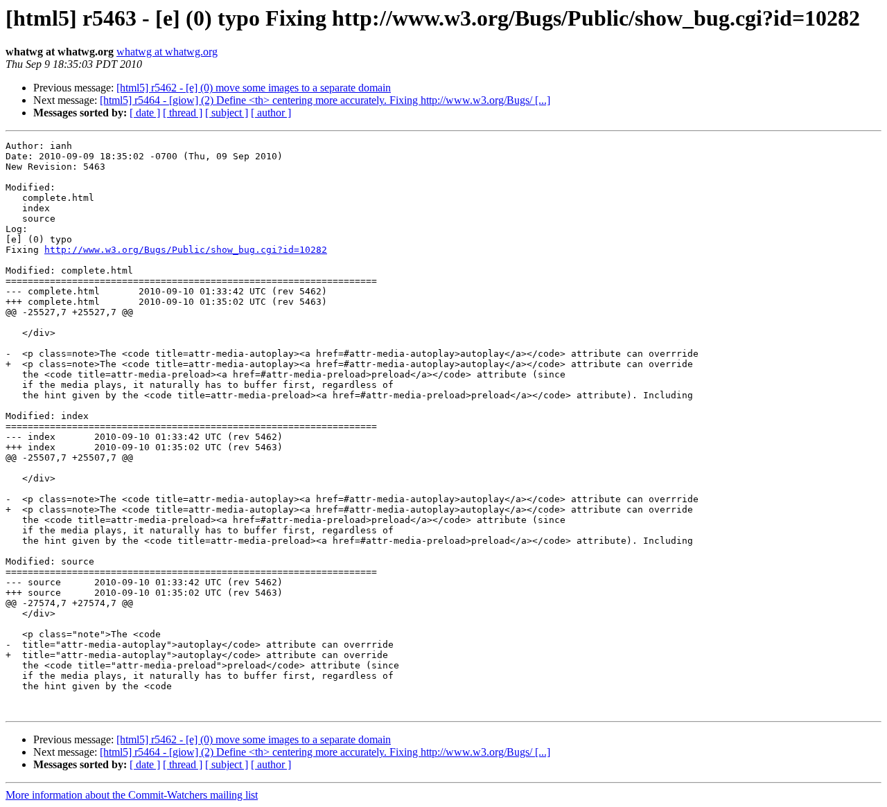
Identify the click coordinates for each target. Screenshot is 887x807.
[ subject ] (226, 112)
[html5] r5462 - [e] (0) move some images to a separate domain (253, 88)
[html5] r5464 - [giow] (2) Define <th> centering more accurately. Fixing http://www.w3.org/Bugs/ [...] (325, 100)
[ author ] (271, 112)
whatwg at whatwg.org (167, 51)
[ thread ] (182, 112)
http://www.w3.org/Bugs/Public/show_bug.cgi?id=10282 (185, 250)
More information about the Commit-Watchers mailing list (132, 795)
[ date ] (145, 112)
